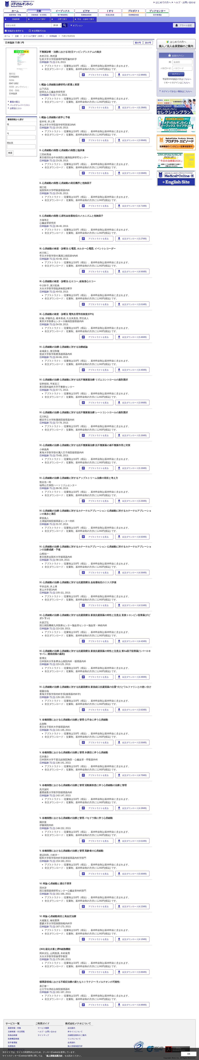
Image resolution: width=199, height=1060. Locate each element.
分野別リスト (16, 108)
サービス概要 (43, 1028)
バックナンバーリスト (20, 105)
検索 (10, 153)
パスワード (166, 68)
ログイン (176, 74)
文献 (17, 36)
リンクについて (74, 1039)
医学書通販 (12, 1042)
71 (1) (52, 62)
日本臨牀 (53, 36)
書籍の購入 (15, 102)
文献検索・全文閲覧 (16, 1032)
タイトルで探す (39, 19)
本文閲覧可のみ (39, 31)
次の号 (148, 43)
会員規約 (71, 1042)
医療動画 (11, 1046)
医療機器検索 (13, 1039)
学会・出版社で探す (85, 19)
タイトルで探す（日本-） (34, 36)
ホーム (7, 36)
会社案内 (71, 1028)
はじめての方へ (163, 2)
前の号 (138, 43)
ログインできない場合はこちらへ (177, 91)
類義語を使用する (15, 31)
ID (170, 62)
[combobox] (28, 25)
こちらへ (187, 79)
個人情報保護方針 (75, 1046)
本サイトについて (75, 1032)
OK (188, 1054)
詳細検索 (16, 19)
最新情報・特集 (14, 1028)
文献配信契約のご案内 (77, 1035)
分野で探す (62, 19)
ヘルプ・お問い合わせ (185, 2)
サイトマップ (43, 1035)
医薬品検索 (12, 1035)
